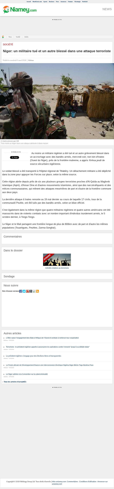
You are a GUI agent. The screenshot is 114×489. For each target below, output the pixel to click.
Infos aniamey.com (59, 482)
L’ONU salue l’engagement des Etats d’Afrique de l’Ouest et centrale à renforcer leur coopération (42, 338)
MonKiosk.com (37, 1)
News (57, 1)
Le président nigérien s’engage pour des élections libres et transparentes (33, 356)
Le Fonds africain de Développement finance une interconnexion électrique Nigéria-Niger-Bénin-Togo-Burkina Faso (49, 365)
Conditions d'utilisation (87, 482)
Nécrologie (77, 1)
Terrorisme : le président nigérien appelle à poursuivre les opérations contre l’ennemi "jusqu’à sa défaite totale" (48, 347)
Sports (45, 1)
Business (51, 1)
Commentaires (72, 482)
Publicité (84, 1)
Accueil (29, 1)
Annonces (63, 1)
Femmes (70, 1)
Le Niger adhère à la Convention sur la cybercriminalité (27, 374)
